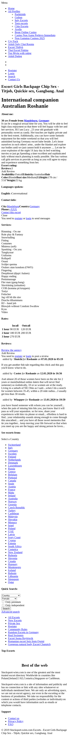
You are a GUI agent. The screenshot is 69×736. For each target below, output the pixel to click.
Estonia (12, 543)
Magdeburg (30, 120)
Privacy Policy (15, 721)
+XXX (13, 209)
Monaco (12, 522)
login (28, 218)
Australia (13, 498)
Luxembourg (15, 465)
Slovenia (12, 558)
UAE (11, 531)
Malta (11, 492)
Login (11, 73)
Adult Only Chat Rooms (21, 44)
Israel (11, 525)
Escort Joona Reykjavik (20, 638)
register (18, 218)
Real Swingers (15, 635)
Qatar (11, 582)
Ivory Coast (14, 537)
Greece (12, 471)
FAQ (10, 724)
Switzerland (14, 444)
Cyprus (12, 540)
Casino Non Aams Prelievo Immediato (35, 35)
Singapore (13, 579)
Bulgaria (12, 555)
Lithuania (13, 576)
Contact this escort (11, 212)
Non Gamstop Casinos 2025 (30, 38)
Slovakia (12, 519)
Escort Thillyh (15, 47)
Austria (12, 486)
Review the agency (11, 350)
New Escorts (15, 620)
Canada (12, 480)
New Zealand (15, 552)
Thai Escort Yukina (18, 50)
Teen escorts (21, 23)
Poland (11, 528)
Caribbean (13, 513)
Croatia (12, 561)
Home (11, 8)
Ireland (11, 495)
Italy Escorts (21, 20)
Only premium (13, 602)
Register (12, 70)
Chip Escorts (21, 26)
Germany (44, 120)
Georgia (12, 504)
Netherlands (14, 459)
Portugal (12, 477)
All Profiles (14, 11)
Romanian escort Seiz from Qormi (26, 641)
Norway (12, 501)
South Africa (14, 546)
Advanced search (10, 611)
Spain (11, 483)
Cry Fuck (13, 41)
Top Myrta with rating (19, 53)
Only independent (14, 605)
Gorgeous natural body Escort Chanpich (29, 644)
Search (11, 76)
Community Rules (17, 629)
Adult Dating (15, 56)
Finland (12, 456)
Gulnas (18, 17)
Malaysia (13, 516)
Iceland (12, 570)
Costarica (13, 549)
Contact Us (14, 79)
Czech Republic (16, 507)
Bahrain (12, 573)
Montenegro (14, 567)
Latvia (11, 534)
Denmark (13, 462)
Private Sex (14, 623)
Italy (10, 447)
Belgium (12, 474)
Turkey (12, 510)
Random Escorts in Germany (23, 632)
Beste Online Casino (26, 32)
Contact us (13, 718)
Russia (11, 468)
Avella (18, 29)
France (11, 489)
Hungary (12, 564)
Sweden (12, 453)
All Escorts (14, 617)
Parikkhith (20, 14)
